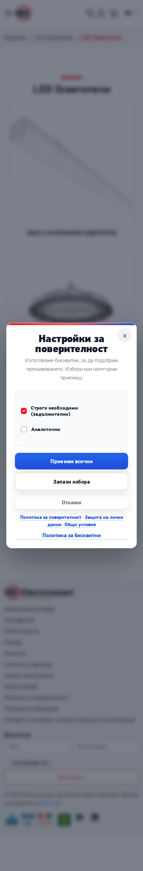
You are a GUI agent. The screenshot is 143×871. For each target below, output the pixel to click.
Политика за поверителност (51, 517)
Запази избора (71, 481)
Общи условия (80, 524)
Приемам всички (71, 461)
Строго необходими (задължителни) (54, 411)
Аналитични (45, 429)
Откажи (72, 502)
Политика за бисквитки (71, 535)
